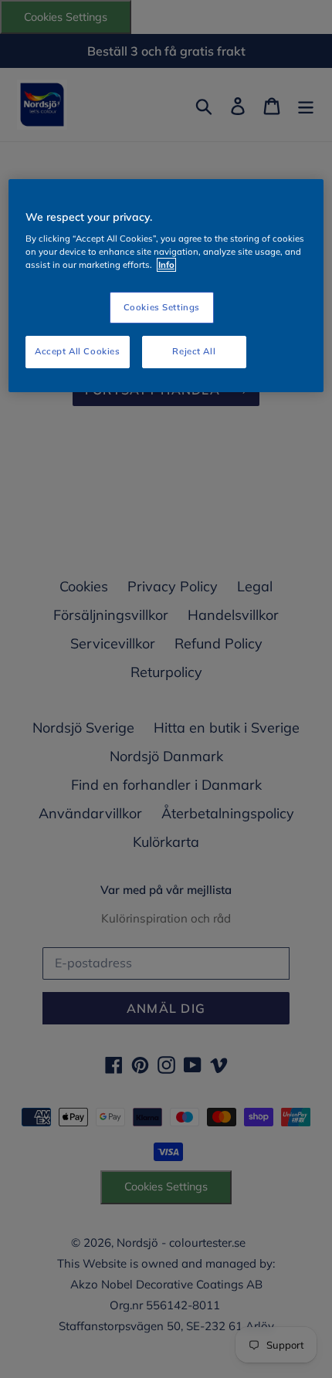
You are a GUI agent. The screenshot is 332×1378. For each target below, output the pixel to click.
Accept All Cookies (77, 351)
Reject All (193, 351)
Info (166, 265)
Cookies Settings (162, 307)
